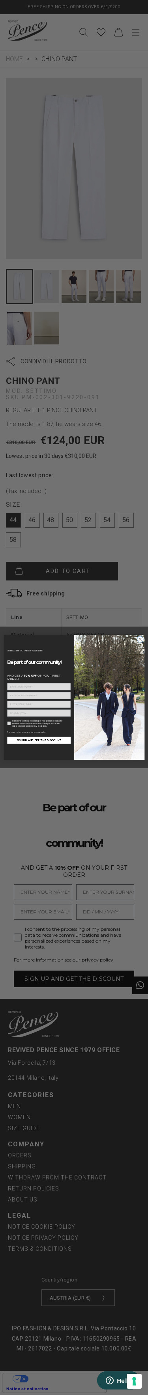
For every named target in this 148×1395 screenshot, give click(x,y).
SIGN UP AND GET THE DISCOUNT (38, 740)
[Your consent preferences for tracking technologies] (134, 1381)
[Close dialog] (140, 639)
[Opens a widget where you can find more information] (118, 1381)
